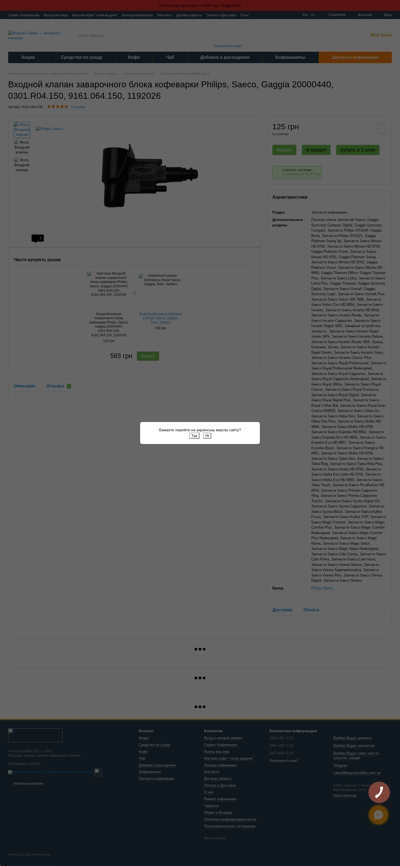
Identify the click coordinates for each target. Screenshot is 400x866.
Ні (207, 435)
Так (194, 435)
